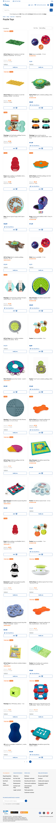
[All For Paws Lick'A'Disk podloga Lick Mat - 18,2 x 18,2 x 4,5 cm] (41, 164)
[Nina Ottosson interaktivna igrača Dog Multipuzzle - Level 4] (41, 448)
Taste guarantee (28, 790)
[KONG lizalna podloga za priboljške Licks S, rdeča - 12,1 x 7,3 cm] (15, 529)
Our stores (7, 1)
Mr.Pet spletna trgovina (48, 816)
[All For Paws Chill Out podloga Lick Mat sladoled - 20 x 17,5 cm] (15, 448)
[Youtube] (48, 813)
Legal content (17, 790)
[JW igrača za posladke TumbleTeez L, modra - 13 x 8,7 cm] (15, 732)
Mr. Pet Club (17, 1)
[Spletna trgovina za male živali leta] (14, 812)
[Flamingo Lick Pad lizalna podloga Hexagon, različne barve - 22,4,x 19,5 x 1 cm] (15, 286)
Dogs (8, 16)
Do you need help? (43, 776)
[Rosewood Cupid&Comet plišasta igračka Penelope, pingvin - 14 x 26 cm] (15, 570)
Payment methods (29, 778)
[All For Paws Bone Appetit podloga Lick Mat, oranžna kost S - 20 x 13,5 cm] (41, 407)
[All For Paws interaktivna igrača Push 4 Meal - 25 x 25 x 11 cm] (41, 570)
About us (15, 776)
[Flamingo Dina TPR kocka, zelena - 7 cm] (15, 692)
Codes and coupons (43, 781)
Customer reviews (29, 792)
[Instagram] (44, 813)
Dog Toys (12, 16)
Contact (40, 778)
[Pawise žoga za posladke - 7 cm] (41, 529)
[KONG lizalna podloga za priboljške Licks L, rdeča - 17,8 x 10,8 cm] (15, 164)
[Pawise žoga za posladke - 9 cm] (41, 326)
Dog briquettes (7, 776)
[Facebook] (40, 813)
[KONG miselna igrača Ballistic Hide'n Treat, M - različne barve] (41, 204)
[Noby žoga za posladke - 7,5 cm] (41, 42)
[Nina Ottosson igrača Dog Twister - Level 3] (15, 367)
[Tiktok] (52, 813)
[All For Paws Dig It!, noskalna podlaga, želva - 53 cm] (41, 83)
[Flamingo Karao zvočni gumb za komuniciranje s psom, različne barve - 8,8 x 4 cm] (41, 123)
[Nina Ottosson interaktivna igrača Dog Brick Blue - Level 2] (15, 489)
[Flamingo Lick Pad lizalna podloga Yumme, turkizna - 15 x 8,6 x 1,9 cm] (15, 123)
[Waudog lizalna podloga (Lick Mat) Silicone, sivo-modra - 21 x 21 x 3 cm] (15, 407)
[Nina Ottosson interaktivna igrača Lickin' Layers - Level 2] (41, 286)
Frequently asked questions (43, 784)
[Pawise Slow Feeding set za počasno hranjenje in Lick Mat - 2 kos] (41, 651)
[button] (51, 5)
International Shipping (28, 786)
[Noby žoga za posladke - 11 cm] (41, 245)
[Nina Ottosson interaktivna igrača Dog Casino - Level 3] (41, 732)
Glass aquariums (6, 784)
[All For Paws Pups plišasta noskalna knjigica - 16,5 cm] (15, 651)
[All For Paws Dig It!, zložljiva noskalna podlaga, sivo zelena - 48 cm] (15, 326)
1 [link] (24, 761)
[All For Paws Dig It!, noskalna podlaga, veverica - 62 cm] (15, 245)
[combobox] (27, 10)
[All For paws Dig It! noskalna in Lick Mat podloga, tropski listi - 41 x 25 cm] (15, 42)
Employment (16, 783)
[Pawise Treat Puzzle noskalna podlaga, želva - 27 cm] (41, 367)
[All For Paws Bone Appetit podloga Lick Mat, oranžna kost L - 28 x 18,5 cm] (41, 610)
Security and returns (29, 781)
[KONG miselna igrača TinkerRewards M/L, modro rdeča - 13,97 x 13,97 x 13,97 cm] (41, 692)
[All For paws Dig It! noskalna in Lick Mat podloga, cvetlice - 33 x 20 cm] (15, 83)
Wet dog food (6, 778)
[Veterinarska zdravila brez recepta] (5, 812)
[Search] (51, 10)
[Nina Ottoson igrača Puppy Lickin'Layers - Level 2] (15, 204)
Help (52, 1)
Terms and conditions (30, 783)
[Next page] (30, 761)
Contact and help (16, 786)
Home (4, 16)
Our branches (17, 781)
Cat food (5, 781)
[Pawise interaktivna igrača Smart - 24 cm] (41, 489)
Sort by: (36, 28)
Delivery (26, 776)
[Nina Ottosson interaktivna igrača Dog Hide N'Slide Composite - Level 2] (15, 610)
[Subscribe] (26, 801)
